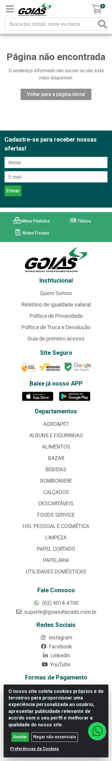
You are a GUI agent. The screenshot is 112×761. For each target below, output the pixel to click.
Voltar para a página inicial (56, 94)
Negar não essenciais (54, 736)
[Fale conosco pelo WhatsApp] (97, 731)
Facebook (60, 647)
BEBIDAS (56, 469)
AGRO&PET (56, 424)
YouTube (59, 665)
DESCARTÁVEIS (56, 504)
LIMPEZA (56, 538)
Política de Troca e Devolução (56, 327)
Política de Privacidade (56, 316)
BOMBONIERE (56, 481)
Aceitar (20, 736)
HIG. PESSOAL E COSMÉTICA (56, 526)
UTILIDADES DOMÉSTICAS (56, 572)
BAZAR (56, 458)
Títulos (84, 221)
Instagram (59, 638)
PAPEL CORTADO (56, 549)
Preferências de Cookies (34, 748)
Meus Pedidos (35, 221)
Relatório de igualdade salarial (56, 305)
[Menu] (9, 9)
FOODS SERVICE (56, 515)
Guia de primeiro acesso (56, 339)
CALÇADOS (56, 492)
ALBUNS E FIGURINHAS (56, 435)
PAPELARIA (56, 560)
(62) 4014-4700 (60, 603)
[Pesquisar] (102, 24)
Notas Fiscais (35, 233)
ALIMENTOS (56, 447)
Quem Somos (56, 293)
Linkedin (60, 656)
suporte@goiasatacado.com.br (60, 612)
